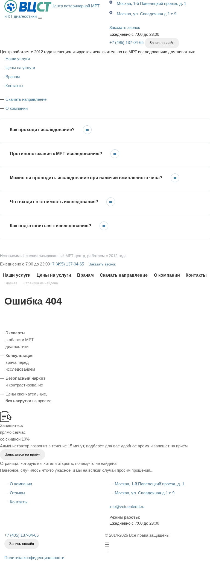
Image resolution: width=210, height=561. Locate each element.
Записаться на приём (22, 454)
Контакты (14, 85)
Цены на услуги (20, 67)
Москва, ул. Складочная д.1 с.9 (146, 13)
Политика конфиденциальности (34, 557)
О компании (16, 108)
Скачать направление (25, 99)
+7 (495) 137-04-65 (126, 42)
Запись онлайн (162, 43)
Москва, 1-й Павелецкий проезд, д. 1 (151, 3)
